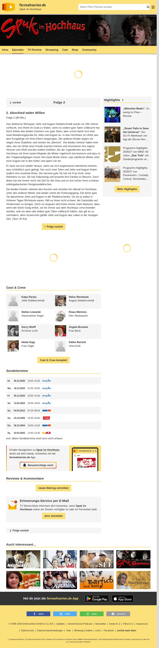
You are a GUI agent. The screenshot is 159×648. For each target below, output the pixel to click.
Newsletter (100, 623)
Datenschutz (27, 630)
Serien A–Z (114, 623)
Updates (60, 623)
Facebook (109, 630)
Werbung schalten (83, 630)
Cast (65, 49)
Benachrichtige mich (40, 465)
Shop (75, 49)
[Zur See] (97, 559)
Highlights (112, 100)
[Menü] (153, 7)
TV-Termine (35, 49)
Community (89, 49)
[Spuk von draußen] (133, 559)
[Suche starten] (148, 7)
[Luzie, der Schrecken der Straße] (23, 580)
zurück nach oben (126, 630)
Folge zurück (21, 530)
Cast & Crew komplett (53, 360)
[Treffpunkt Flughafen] (60, 580)
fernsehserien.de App (62, 598)
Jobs (68, 630)
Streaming (51, 49)
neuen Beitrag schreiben (54, 488)
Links (98, 630)
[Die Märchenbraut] (23, 559)
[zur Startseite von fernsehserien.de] (8, 6)
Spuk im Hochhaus (30, 9)
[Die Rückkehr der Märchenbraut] (133, 580)
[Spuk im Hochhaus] (85, 458)
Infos (5, 49)
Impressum (142, 623)
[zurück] (15, 102)
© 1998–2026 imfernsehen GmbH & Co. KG (31, 623)
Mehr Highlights (127, 189)
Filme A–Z (128, 623)
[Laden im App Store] (122, 598)
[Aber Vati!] (60, 559)
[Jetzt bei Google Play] (97, 598)
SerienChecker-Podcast (80, 623)
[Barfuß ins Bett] (97, 580)
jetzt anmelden (54, 515)
